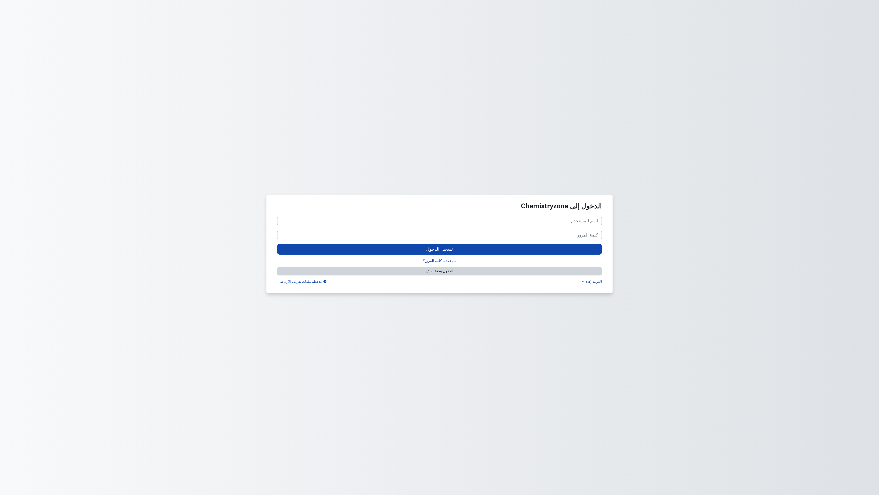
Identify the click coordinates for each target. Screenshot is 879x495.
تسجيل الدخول (439, 249)
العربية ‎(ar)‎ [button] (593, 282)
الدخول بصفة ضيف (439, 271)
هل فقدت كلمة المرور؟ (439, 261)
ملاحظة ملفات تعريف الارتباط (301, 282)
